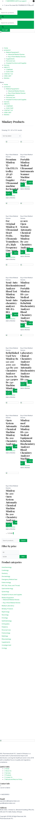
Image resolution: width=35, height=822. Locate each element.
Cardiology (5, 570)
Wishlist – (7, 78)
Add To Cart (26, 251)
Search (23, 540)
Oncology (5, 618)
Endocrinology (6, 582)
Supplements (10, 59)
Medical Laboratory (8, 606)
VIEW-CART (7, 76)
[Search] (3, 17)
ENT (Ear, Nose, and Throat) (11, 585)
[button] (17, 82)
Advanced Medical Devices (16, 54)
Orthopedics (6, 624)
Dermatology (6, 576)
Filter (23, 557)
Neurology (5, 615)
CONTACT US (8, 74)
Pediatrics (5, 627)
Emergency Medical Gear (9, 579)
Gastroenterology (7, 588)
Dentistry (5, 573)
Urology (4, 648)
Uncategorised (6, 645)
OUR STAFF (9, 72)
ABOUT (6, 67)
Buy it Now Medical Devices (16, 57)
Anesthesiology (7, 567)
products (7, 50)
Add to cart (11, 192)
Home (6, 48)
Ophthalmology (7, 621)
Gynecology (5, 591)
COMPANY (9, 70)
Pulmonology (6, 633)
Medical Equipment (12, 52)
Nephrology (5, 612)
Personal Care (10, 61)
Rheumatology (6, 639)
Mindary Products (7, 609)
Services (6, 65)
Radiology (5, 636)
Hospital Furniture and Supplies (16, 63)
